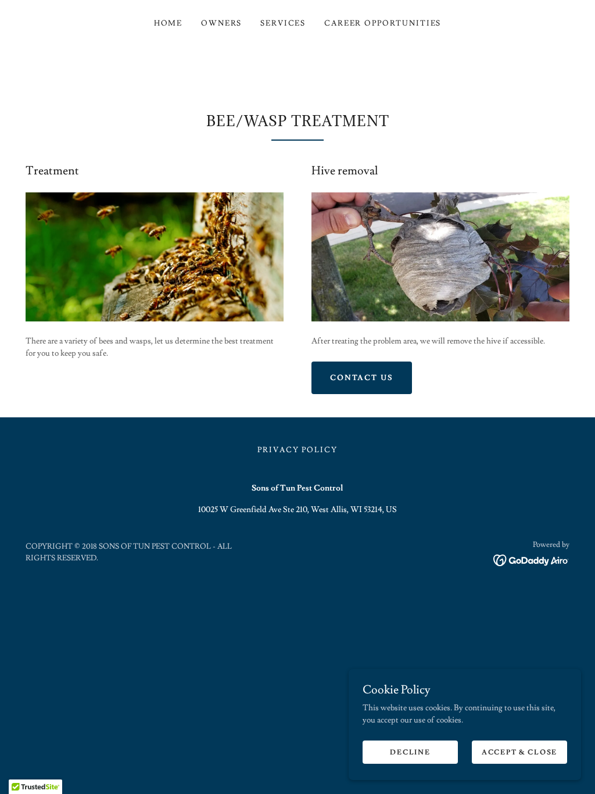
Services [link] (283, 23)
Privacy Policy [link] (297, 450)
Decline (410, 752)
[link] (531, 558)
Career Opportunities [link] (382, 23)
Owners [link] (221, 23)
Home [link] (168, 23)
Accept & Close (519, 752)
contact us (361, 377)
